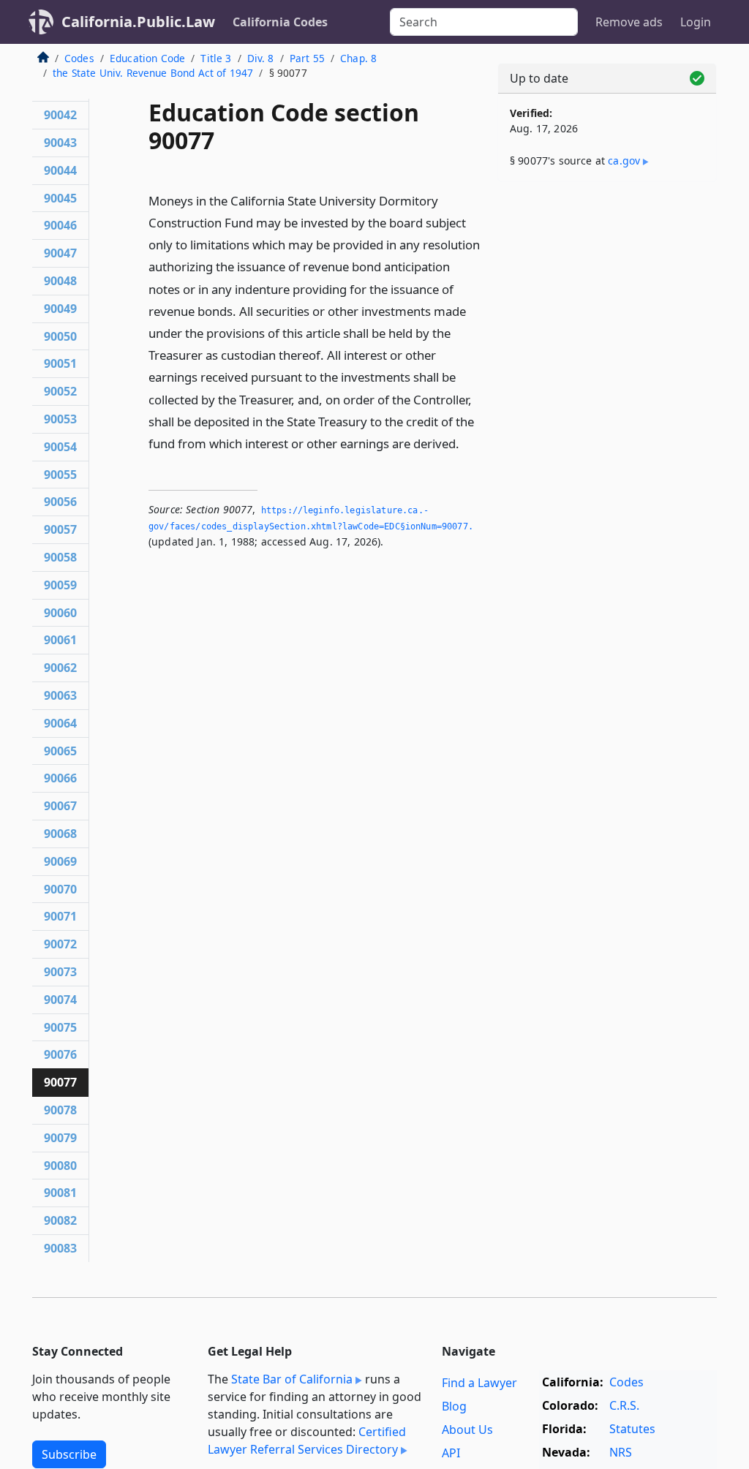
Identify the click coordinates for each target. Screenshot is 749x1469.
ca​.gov (624, 160)
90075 (60, 1027)
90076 (60, 1054)
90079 (60, 1138)
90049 (60, 309)
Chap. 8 (358, 58)
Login (695, 22)
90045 (60, 198)
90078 (60, 1110)
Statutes (632, 1429)
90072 (60, 944)
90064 (60, 723)
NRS (620, 1452)
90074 (60, 1000)
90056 (60, 502)
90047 (60, 253)
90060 (60, 613)
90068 (60, 834)
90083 (60, 1248)
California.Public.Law (138, 21)
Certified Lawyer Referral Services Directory (307, 1440)
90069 (60, 861)
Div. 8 (260, 58)
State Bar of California (292, 1379)
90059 (60, 585)
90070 (60, 889)
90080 (60, 1166)
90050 (60, 336)
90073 (60, 972)
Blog (454, 1406)
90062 (60, 668)
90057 (60, 529)
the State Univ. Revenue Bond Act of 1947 (153, 73)
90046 (60, 225)
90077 (60, 1082)
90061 (60, 640)
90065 (60, 751)
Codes (79, 58)
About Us (467, 1429)
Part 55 (307, 58)
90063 (60, 695)
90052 (60, 391)
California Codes (280, 22)
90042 (60, 115)
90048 (60, 281)
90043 (60, 143)
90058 (60, 557)
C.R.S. (624, 1405)
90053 (60, 419)
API (451, 1453)
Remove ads (629, 22)
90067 (60, 806)
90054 (60, 447)
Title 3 (215, 58)
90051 (60, 363)
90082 (60, 1220)
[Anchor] (467, 443)
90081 (60, 1193)
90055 (60, 475)
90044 (60, 170)
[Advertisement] (607, 294)
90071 (60, 916)
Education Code (147, 58)
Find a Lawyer (479, 1383)
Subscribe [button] (69, 1454)
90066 (60, 778)
